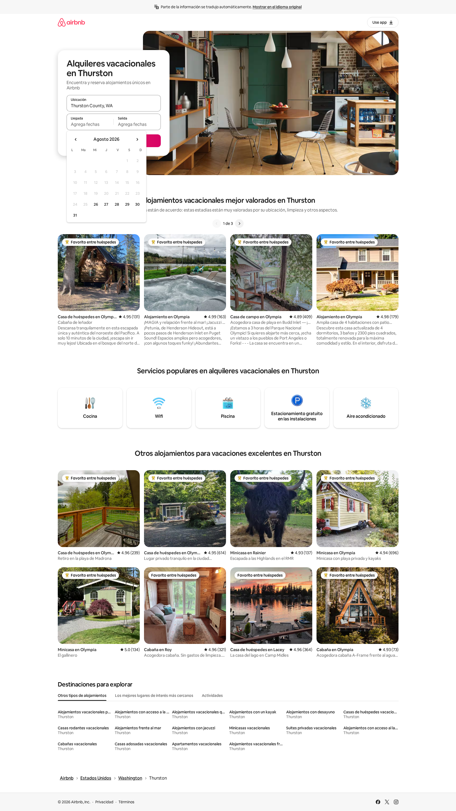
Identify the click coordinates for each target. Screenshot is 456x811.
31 (75, 215)
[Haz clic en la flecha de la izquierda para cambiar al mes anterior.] (75, 139)
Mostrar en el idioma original (277, 7)
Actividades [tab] (212, 695)
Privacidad (104, 802)
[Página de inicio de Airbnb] (71, 22)
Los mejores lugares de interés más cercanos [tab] (154, 695)
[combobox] (114, 105)
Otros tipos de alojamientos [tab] (82, 695)
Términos (126, 802)
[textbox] (90, 124)
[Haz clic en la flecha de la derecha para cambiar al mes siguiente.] (137, 139)
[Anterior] (216, 223)
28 (117, 204)
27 (106, 204)
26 (96, 204)
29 (127, 204)
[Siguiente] (239, 223)
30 (137, 204)
